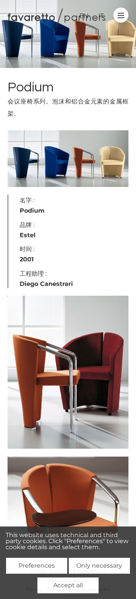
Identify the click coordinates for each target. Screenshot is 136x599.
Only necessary (99, 565)
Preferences (37, 565)
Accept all (68, 585)
